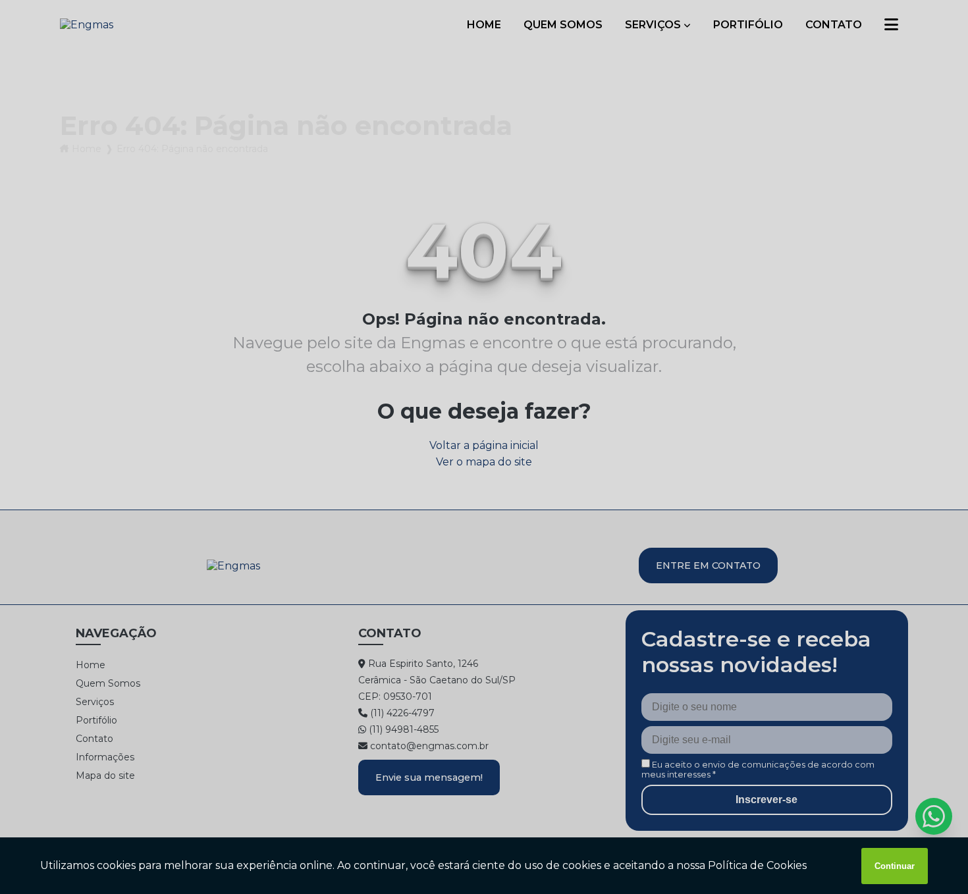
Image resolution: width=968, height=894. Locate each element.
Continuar (894, 866)
